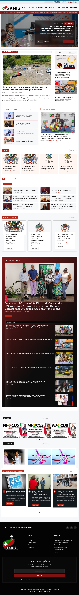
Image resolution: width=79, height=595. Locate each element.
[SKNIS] (11, 7)
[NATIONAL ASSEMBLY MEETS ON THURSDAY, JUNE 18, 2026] (7, 206)
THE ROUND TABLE (48, 109)
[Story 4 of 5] (47, 41)
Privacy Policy (49, 579)
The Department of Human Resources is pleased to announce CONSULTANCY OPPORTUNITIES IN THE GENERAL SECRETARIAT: (66, 168)
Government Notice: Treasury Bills (9, 167)
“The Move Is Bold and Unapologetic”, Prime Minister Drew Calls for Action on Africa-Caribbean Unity (24, 132)
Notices (58, 7)
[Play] (15, 430)
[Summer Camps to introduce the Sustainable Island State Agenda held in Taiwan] (66, 87)
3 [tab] (41, 512)
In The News (39, 7)
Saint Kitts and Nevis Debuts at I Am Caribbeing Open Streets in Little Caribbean (30, 353)
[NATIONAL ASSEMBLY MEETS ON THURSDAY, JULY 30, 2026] (45, 190)
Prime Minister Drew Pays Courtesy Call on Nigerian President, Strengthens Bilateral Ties (24, 124)
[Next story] (41, 41)
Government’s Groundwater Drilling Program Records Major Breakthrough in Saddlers (25, 88)
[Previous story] (38, 41)
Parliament (42, 184)
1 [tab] (38, 512)
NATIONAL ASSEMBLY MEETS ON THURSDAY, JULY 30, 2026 (61, 189)
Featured (31, 7)
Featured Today (58, 70)
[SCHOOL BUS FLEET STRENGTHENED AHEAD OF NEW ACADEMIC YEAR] (64, 372)
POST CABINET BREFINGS (10, 217)
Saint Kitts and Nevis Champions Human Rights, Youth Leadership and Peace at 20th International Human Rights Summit (25, 382)
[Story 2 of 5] (45, 41)
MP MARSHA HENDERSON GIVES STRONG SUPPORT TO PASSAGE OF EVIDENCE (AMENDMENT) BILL (63, 205)
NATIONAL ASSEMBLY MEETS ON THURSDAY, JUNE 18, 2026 (23, 205)
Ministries (65, 7)
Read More (68, 41)
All (38, 184)
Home (24, 7)
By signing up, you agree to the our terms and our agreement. (40, 579)
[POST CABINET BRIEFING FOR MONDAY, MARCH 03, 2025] (39, 228)
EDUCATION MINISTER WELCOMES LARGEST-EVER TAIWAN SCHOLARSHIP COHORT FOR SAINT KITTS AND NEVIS (25, 395)
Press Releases (49, 7)
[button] (5, 430)
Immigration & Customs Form (57, 2)
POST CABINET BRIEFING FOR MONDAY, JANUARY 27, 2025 (65, 236)
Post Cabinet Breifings (11, 243)
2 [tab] (39, 512)
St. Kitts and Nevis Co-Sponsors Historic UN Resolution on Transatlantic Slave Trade (24, 115)
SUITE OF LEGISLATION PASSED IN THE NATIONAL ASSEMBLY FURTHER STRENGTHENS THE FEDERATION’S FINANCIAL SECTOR (25, 197)
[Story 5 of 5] (48, 41)
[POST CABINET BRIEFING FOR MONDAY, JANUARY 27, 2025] (64, 228)
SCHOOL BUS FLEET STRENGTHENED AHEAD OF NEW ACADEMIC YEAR (59, 29)
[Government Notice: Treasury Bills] (11, 159)
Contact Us (64, 2)
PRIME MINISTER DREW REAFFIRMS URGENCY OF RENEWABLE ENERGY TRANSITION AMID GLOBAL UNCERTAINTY (57, 136)
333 (15, 178)
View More (47, 52)
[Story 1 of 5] (44, 41)
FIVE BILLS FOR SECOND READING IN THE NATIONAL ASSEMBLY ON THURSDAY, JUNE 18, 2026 (62, 197)
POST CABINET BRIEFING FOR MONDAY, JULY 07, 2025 (11, 237)
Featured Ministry (17, 311)
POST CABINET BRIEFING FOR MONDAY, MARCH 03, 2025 (37, 237)
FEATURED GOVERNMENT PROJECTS (13, 471)
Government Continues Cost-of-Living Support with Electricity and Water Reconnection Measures (63, 75)
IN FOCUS (6, 418)
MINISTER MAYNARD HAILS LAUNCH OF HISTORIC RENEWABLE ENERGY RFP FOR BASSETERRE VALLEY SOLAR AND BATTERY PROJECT (66, 493)
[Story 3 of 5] (46, 41)
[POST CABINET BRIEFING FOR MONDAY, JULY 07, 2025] (14, 228)
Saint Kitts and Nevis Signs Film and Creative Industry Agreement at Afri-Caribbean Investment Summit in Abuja (26, 140)
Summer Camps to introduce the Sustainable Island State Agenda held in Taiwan (64, 99)
